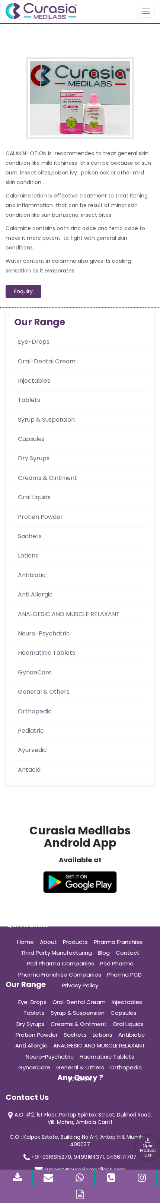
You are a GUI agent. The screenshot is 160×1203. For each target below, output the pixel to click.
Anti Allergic (35, 594)
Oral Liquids (34, 497)
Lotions (28, 555)
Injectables (34, 380)
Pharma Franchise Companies (59, 974)
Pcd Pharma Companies (60, 963)
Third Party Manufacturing (56, 953)
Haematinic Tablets (46, 652)
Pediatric (31, 730)
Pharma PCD (124, 974)
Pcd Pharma (117, 963)
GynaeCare (35, 672)
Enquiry (23, 291)
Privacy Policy (80, 985)
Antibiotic (32, 575)
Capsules (31, 439)
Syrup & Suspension (46, 419)
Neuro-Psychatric (44, 633)
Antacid (29, 769)
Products (75, 942)
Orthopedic (35, 711)
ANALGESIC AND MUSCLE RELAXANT (69, 614)
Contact (128, 953)
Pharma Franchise (118, 942)
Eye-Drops (33, 341)
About (48, 942)
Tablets (29, 400)
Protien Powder (40, 517)
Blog (104, 953)
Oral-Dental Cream (47, 361)
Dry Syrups (33, 458)
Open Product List (148, 1150)
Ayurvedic (32, 750)
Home (25, 942)
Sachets (30, 536)
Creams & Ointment (47, 478)
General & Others (44, 691)
